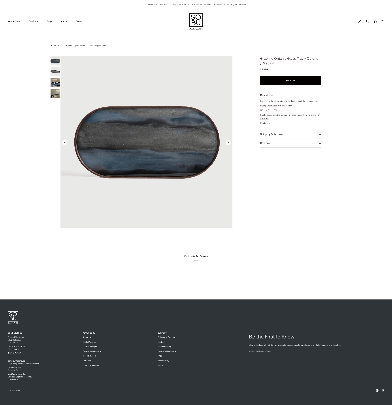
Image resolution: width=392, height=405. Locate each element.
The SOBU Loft (89, 356)
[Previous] (65, 142)
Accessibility (163, 361)
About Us (87, 337)
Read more (265, 123)
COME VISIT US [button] (15, 333)
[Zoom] (146, 142)
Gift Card (87, 361)
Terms (160, 365)
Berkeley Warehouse (16, 361)
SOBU (12, 390)
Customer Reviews (91, 365)
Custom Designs (90, 347)
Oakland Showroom (16, 337)
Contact (161, 342)
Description (267, 95)
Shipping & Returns (271, 134)
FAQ (160, 356)
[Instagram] (383, 390)
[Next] (228, 142)
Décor (60, 45)
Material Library (164, 347)
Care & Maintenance (92, 351)
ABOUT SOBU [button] (89, 333)
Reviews (265, 143)
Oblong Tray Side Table (291, 115)
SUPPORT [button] (162, 333)
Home (53, 45)
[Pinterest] (377, 390)
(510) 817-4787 (14, 353)
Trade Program (89, 342)
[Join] (381, 350)
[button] (36, 21)
